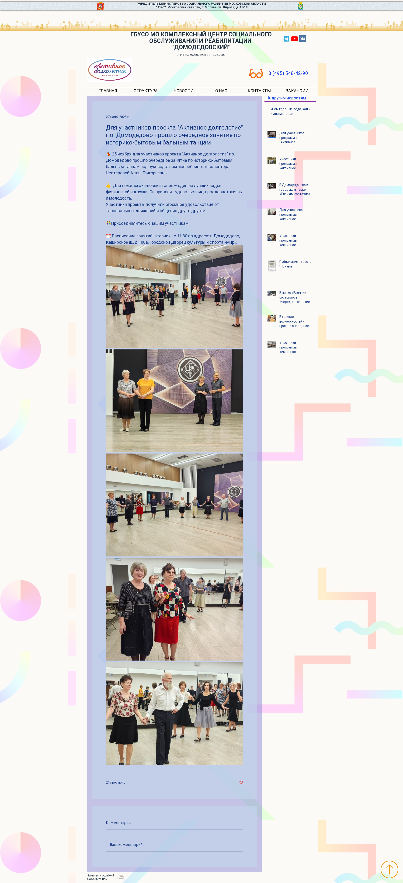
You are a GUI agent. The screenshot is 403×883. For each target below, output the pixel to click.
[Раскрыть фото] (174, 296)
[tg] (286, 38)
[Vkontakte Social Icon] (302, 38)
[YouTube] (294, 38)
